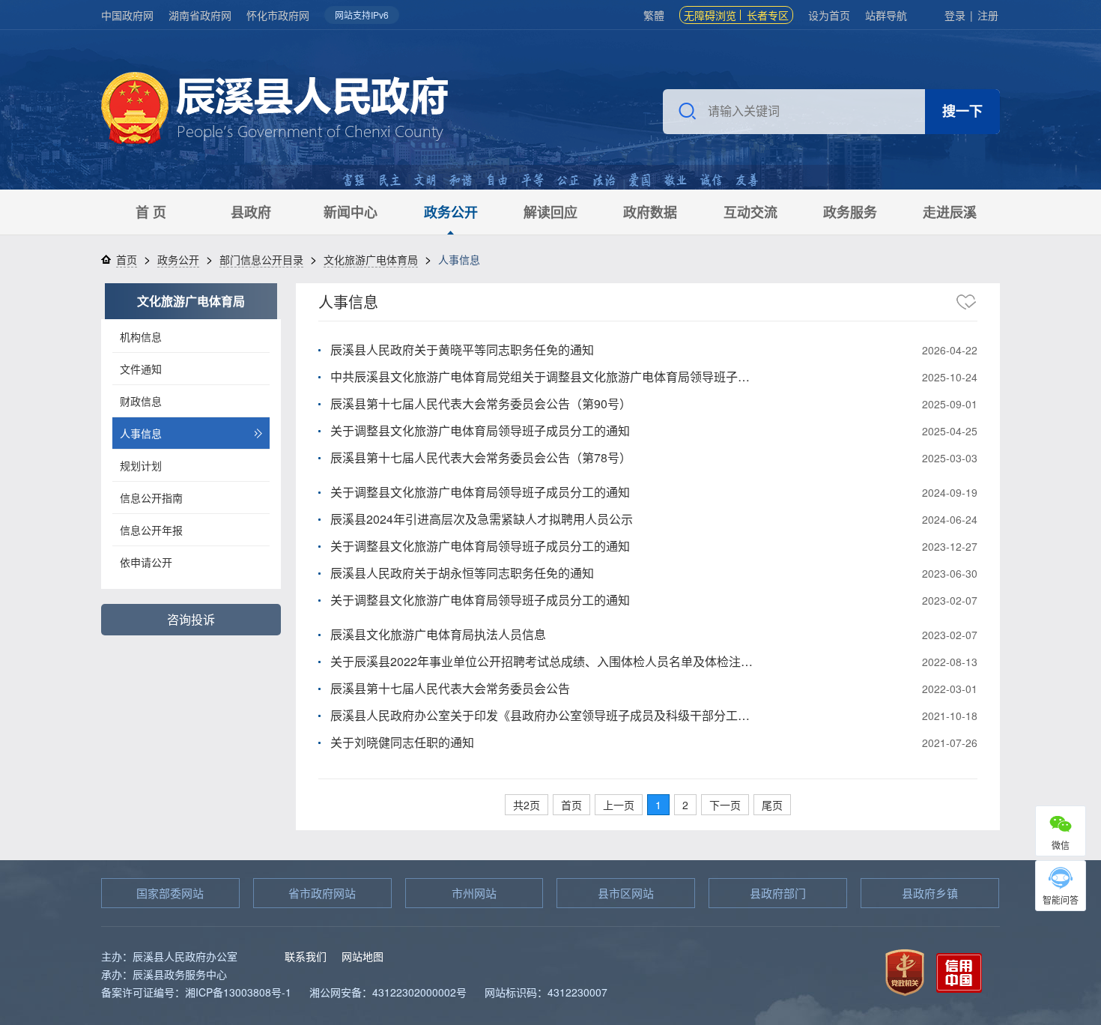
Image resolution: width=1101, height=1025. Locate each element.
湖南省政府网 (200, 14)
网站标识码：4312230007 (546, 992)
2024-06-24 (949, 519)
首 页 (151, 212)
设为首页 (829, 14)
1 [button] (658, 804)
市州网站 (474, 893)
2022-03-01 (949, 688)
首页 (126, 259)
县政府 (251, 212)
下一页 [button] (725, 804)
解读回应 (550, 212)
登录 (954, 14)
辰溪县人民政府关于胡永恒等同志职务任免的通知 (462, 572)
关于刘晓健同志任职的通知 (402, 742)
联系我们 (306, 956)
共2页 (526, 804)
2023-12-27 (949, 546)
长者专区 (768, 14)
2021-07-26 (949, 742)
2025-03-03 (949, 457)
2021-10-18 (949, 715)
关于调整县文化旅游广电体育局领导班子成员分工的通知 (480, 430)
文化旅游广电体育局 (371, 259)
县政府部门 (778, 893)
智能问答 (1061, 899)
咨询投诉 (191, 619)
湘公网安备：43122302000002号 (388, 992)
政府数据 (650, 212)
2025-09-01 (949, 403)
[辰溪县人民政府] (274, 110)
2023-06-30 (949, 573)
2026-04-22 (949, 349)
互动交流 (750, 212)
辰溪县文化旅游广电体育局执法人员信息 (438, 634)
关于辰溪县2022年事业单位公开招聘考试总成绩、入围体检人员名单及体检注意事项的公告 (544, 661)
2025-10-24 (949, 376)
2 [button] (685, 804)
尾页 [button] (772, 804)
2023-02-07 (949, 600)
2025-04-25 (949, 430)
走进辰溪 (950, 212)
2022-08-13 (949, 661)
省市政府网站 (322, 893)
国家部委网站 (170, 893)
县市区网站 (626, 893)
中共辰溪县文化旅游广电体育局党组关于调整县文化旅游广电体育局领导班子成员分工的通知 (544, 376)
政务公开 (451, 212)
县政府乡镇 (930, 893)
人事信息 (348, 301)
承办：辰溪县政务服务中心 (164, 974)
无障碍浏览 (710, 14)
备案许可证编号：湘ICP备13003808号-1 (196, 992)
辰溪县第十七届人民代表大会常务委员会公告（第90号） (480, 403)
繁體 (653, 14)
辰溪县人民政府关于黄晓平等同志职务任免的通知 (462, 349)
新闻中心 (350, 212)
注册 (987, 14)
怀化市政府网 (277, 14)
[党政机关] (905, 970)
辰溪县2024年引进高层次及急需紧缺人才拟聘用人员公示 (481, 518)
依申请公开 (146, 561)
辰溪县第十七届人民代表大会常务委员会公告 (450, 688)
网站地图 (362, 956)
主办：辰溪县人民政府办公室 (169, 956)
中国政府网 (127, 14)
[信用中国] (959, 970)
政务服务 (850, 212)
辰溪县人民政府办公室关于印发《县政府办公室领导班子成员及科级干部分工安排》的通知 (544, 715)
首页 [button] (571, 804)
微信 (1061, 844)
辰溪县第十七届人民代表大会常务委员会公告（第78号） (480, 457)
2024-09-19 (949, 492)
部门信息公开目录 (261, 259)
